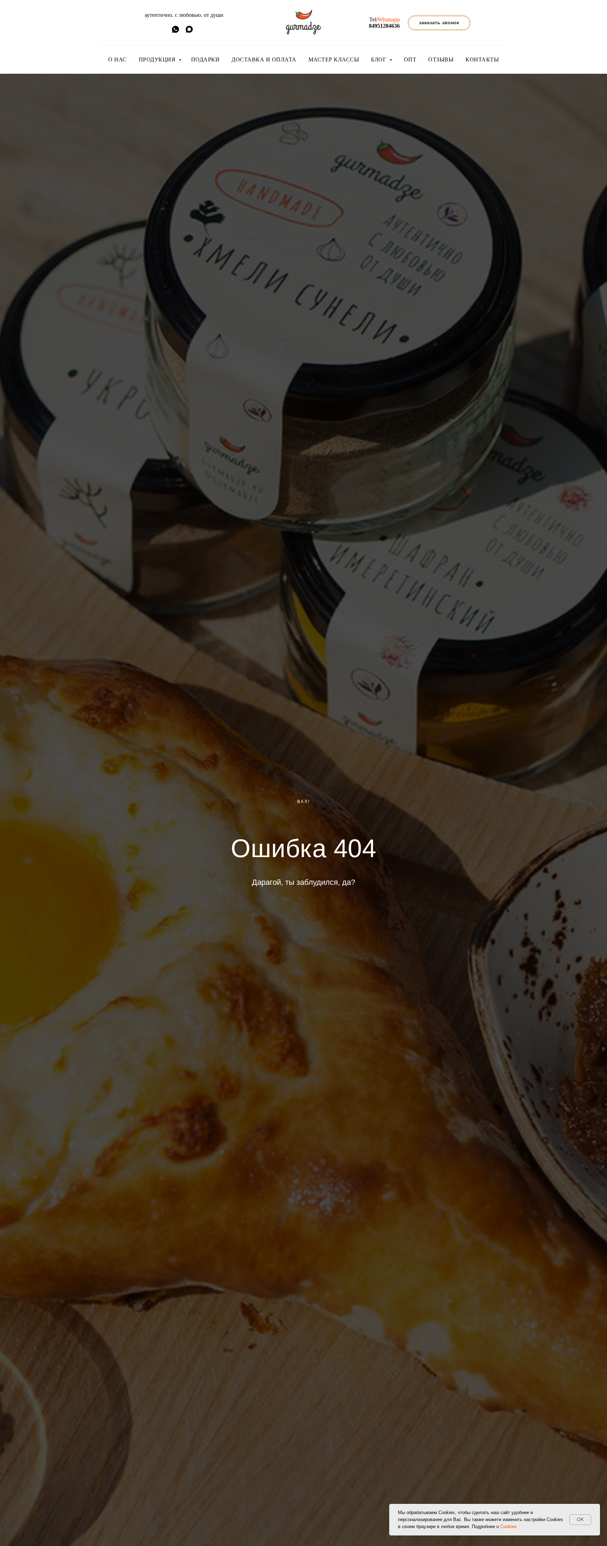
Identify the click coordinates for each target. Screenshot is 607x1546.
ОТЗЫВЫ (440, 60)
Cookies (508, 1526)
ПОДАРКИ (205, 60)
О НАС (117, 60)
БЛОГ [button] (379, 60)
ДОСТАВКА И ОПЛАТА (263, 60)
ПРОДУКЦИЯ (158, 60)
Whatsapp (389, 19)
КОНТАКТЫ (482, 60)
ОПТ (410, 60)
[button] (439, 23)
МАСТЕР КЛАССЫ (333, 60)
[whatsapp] (175, 32)
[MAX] (189, 32)
